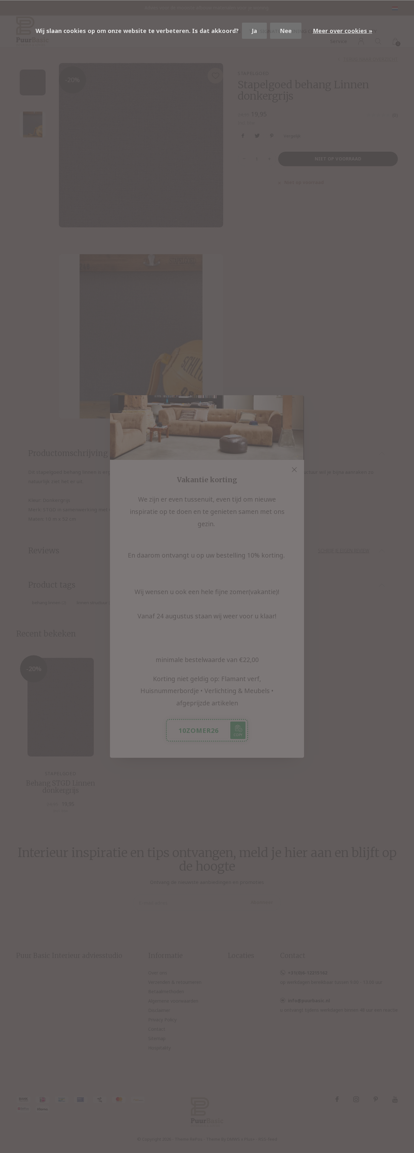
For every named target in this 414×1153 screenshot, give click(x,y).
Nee (286, 31)
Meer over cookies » (342, 31)
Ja (254, 31)
